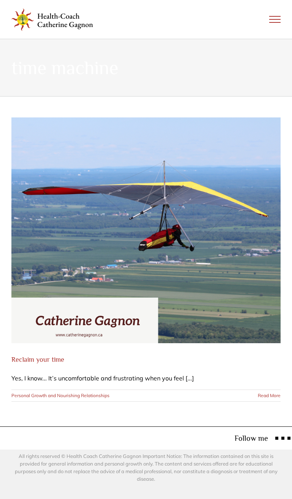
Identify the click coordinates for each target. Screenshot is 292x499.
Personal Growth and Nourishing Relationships (60, 395)
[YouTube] (288, 438)
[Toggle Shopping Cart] (249, 19)
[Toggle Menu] (275, 19)
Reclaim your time (37, 359)
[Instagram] (282, 438)
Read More (269, 395)
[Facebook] (276, 438)
